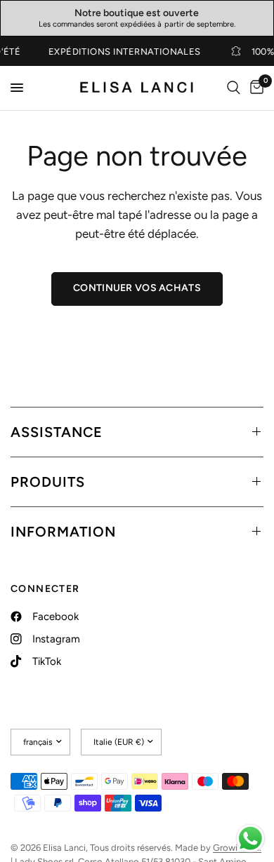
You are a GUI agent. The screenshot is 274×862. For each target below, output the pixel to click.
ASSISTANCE (57, 432)
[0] (254, 88)
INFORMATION (63, 531)
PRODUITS (48, 481)
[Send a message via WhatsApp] (250, 838)
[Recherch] (233, 88)
